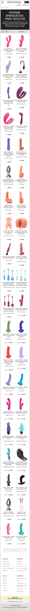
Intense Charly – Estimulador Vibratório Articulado (8, 50)
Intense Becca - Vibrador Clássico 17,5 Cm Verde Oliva (8, 335)
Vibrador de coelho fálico (21, 53)
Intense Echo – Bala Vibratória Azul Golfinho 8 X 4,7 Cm (21, 437)
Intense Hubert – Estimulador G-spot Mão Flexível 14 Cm (21, 180)
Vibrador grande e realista (21, 156)
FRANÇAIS (5, 583)
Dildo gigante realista (21, 261)
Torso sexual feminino (8, 235)
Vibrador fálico (8, 260)
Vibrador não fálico (8, 158)
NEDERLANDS (6, 590)
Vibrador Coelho (8, 53)
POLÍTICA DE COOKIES (21, 570)
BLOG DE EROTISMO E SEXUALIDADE (15, 601)
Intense (7, 7)
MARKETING (5, 570)
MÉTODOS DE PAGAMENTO (8, 568)
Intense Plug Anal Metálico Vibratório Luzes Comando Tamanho (9, 180)
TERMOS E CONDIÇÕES (21, 566)
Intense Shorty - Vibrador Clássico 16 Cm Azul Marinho (21, 335)
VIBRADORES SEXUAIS (21, 578)
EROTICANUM (14, 2)
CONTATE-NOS (6, 561)
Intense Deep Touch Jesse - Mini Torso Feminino (8, 232)
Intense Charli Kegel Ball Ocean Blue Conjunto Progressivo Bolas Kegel (8, 284)
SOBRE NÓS (19, 561)
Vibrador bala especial (9, 441)
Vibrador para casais (21, 103)
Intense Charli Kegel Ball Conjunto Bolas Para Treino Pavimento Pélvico (21, 284)
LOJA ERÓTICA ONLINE (8, 607)
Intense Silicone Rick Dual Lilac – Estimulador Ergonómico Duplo (8, 102)
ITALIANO (4, 587)
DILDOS (18, 580)
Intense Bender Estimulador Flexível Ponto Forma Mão (21, 206)
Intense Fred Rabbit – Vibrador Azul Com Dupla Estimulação (9, 463)
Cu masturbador (21, 235)
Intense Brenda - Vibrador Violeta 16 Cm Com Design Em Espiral (21, 361)
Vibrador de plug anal (8, 184)
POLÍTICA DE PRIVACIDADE (22, 568)
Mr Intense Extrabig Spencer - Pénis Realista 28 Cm (21, 258)
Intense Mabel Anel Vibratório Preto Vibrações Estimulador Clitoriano (21, 463)
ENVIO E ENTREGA (6, 563)
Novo (27, 31)
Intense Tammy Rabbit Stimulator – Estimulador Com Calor (21, 50)
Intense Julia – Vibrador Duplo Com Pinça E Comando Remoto (8, 127)
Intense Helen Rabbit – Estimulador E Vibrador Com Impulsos (8, 76)
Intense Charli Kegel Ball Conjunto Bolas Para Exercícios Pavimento (8, 310)
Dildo (8, 105)
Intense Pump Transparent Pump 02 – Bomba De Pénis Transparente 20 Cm (21, 76)
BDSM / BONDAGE (20, 591)
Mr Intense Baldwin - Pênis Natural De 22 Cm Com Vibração (21, 153)
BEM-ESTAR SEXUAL (21, 589)
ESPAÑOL (5, 580)
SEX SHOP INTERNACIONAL (20, 607)
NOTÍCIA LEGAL (20, 563)
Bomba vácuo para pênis (21, 79)
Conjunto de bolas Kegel (8, 287)
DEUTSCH (5, 585)
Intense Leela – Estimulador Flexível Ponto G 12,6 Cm (8, 206)
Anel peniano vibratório (21, 466)
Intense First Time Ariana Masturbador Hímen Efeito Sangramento (21, 232)
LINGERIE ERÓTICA (21, 583)
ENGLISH (4, 578)
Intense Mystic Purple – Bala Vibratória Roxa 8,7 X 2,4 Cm (8, 437)
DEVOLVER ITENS (6, 566)
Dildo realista (21, 184)
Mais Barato (21, 31)
